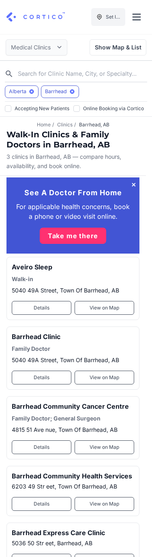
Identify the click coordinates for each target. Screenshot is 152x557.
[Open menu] (137, 17)
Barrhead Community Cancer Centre (70, 406)
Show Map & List (118, 47)
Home (44, 125)
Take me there (73, 236)
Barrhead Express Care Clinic (58, 533)
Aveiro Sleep (32, 267)
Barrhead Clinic (36, 337)
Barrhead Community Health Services (72, 476)
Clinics (65, 125)
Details (41, 308)
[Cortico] (35, 17)
